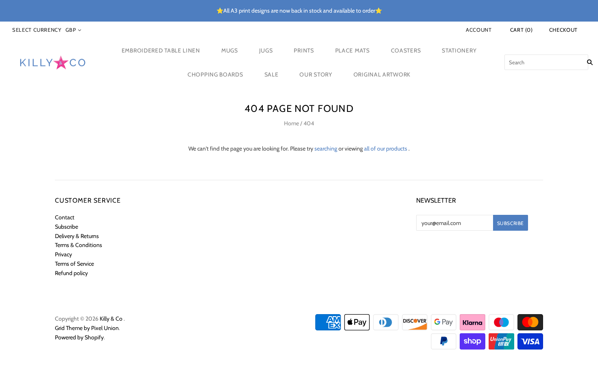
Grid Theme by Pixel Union (87, 328)
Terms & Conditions (78, 245)
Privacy (63, 254)
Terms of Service (74, 263)
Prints (304, 50)
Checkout (563, 29)
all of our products (385, 148)
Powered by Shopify (79, 337)
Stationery (459, 50)
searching (325, 148)
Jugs (266, 50)
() (521, 29)
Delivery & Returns (77, 236)
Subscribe (66, 226)
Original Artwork (382, 74)
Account (479, 29)
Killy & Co (111, 318)
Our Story (315, 74)
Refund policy (71, 273)
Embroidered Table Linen (161, 50)
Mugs (229, 50)
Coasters (406, 50)
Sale (271, 74)
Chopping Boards (215, 74)
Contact (64, 217)
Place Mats (352, 50)
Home (291, 123)
